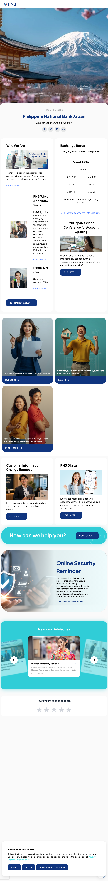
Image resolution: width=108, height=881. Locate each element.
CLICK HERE (39, 259)
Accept (14, 867)
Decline (28, 867)
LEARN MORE (13, 185)
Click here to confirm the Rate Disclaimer (81, 212)
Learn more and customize (52, 867)
